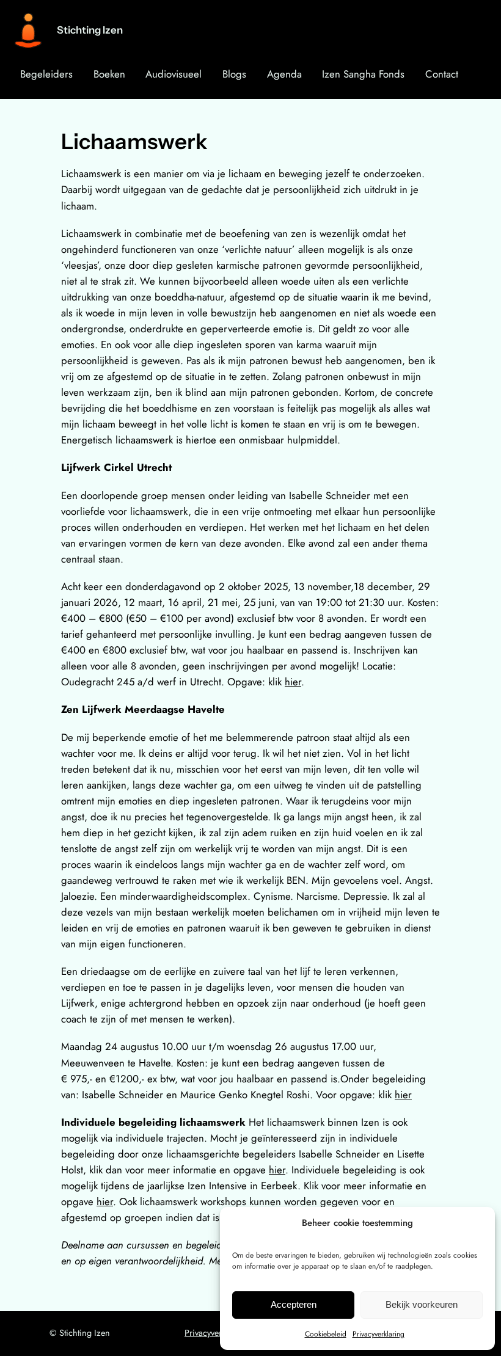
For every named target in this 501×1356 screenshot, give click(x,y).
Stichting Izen (90, 30)
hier (293, 681)
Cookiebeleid (325, 1334)
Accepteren (293, 1304)
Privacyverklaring (378, 1334)
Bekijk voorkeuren (422, 1304)
